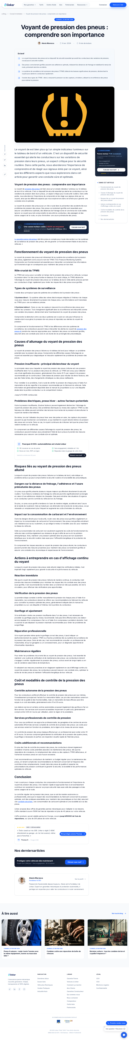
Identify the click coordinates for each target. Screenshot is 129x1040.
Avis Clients (71, 988)
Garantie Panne (72, 978)
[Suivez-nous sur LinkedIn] (14, 989)
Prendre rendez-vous (117, 1023)
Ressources (81, 5)
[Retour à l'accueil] (9, 4)
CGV (97, 978)
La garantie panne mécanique (26, 239)
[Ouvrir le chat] (124, 1035)
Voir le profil (79, 879)
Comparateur (71, 1001)
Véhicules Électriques (45, 985)
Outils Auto (71, 1004)
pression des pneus (32, 189)
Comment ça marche (74, 985)
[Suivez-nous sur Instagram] (24, 989)
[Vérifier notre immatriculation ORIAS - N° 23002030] (68, 1022)
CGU (97, 982)
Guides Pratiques (43, 988)
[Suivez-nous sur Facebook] (19, 989)
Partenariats (69, 5)
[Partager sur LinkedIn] (5, 165)
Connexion (103, 5)
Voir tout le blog (117, 913)
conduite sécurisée (25, 802)
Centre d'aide (51, 5)
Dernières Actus (43, 978)
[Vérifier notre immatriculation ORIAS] (58, 1022)
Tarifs (41, 5)
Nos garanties (29, 5)
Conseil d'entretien (16, 14)
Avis (60, 5)
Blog (4, 14)
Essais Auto (41, 982)
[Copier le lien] (5, 174)
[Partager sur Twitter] (5, 160)
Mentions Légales (102, 985)
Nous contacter (72, 998)
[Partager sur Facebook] (5, 154)
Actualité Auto (42, 991)
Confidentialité (101, 988)
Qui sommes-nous (73, 994)
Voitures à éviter (73, 982)
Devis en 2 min (118, 5)
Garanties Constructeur (75, 991)
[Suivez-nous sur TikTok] (9, 989)
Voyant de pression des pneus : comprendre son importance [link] (46, 14)
